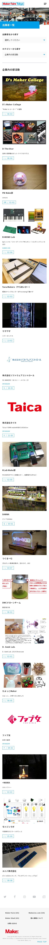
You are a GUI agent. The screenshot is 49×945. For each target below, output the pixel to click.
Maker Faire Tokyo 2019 (13, 4)
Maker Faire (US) (12, 913)
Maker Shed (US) (12, 918)
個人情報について (37, 918)
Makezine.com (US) (37, 913)
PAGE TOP (42, 942)
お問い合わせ (12, 923)
